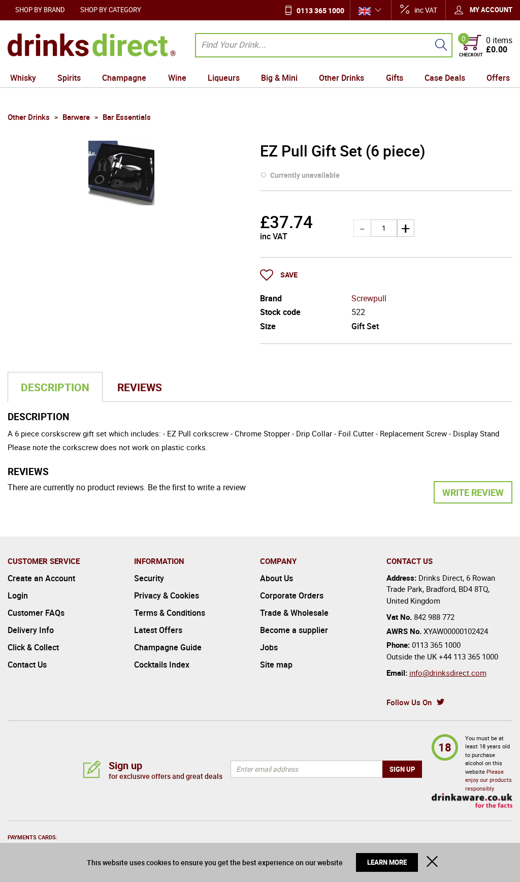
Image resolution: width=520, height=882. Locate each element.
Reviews (139, 387)
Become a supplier (294, 630)
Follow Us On (409, 702)
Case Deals (445, 77)
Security (149, 578)
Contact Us (27, 664)
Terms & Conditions (169, 612)
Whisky (23, 77)
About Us (276, 578)
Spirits (69, 77)
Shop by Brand (40, 9)
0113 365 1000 (320, 10)
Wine (177, 77)
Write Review (473, 492)
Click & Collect (33, 647)
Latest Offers (158, 630)
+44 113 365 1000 (468, 656)
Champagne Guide (168, 647)
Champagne (124, 77)
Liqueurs (224, 77)
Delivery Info (31, 630)
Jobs (269, 647)
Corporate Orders (291, 595)
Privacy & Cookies (166, 595)
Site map (276, 664)
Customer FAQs (36, 612)
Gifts (394, 77)
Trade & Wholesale (294, 612)
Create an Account (41, 578)
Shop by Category (110, 9)
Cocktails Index (161, 664)
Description (55, 387)
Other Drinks (341, 77)
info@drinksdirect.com (447, 673)
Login (18, 595)
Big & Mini (279, 77)
